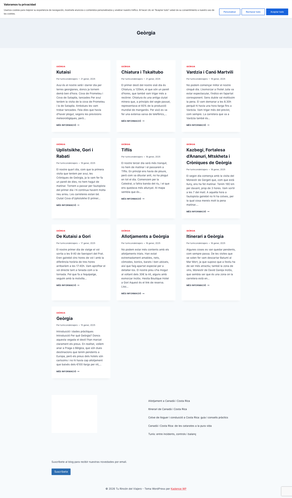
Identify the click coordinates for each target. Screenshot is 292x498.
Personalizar (230, 11)
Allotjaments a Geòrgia (145, 236)
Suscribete (61, 471)
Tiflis (126, 149)
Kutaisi (63, 72)
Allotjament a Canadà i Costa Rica (169, 400)
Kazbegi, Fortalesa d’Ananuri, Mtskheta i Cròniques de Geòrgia (209, 156)
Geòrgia (60, 66)
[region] (146, 9)
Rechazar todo (253, 11)
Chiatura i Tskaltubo (142, 72)
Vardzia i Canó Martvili (209, 72)
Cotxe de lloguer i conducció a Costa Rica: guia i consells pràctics (188, 417)
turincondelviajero (69, 79)
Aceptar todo (277, 11)
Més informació (67, 125)
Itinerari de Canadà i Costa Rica (167, 409)
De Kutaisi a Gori (73, 236)
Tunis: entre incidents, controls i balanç (172, 434)
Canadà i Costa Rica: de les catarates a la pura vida (180, 425)
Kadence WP (178, 488)
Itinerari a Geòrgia (205, 236)
